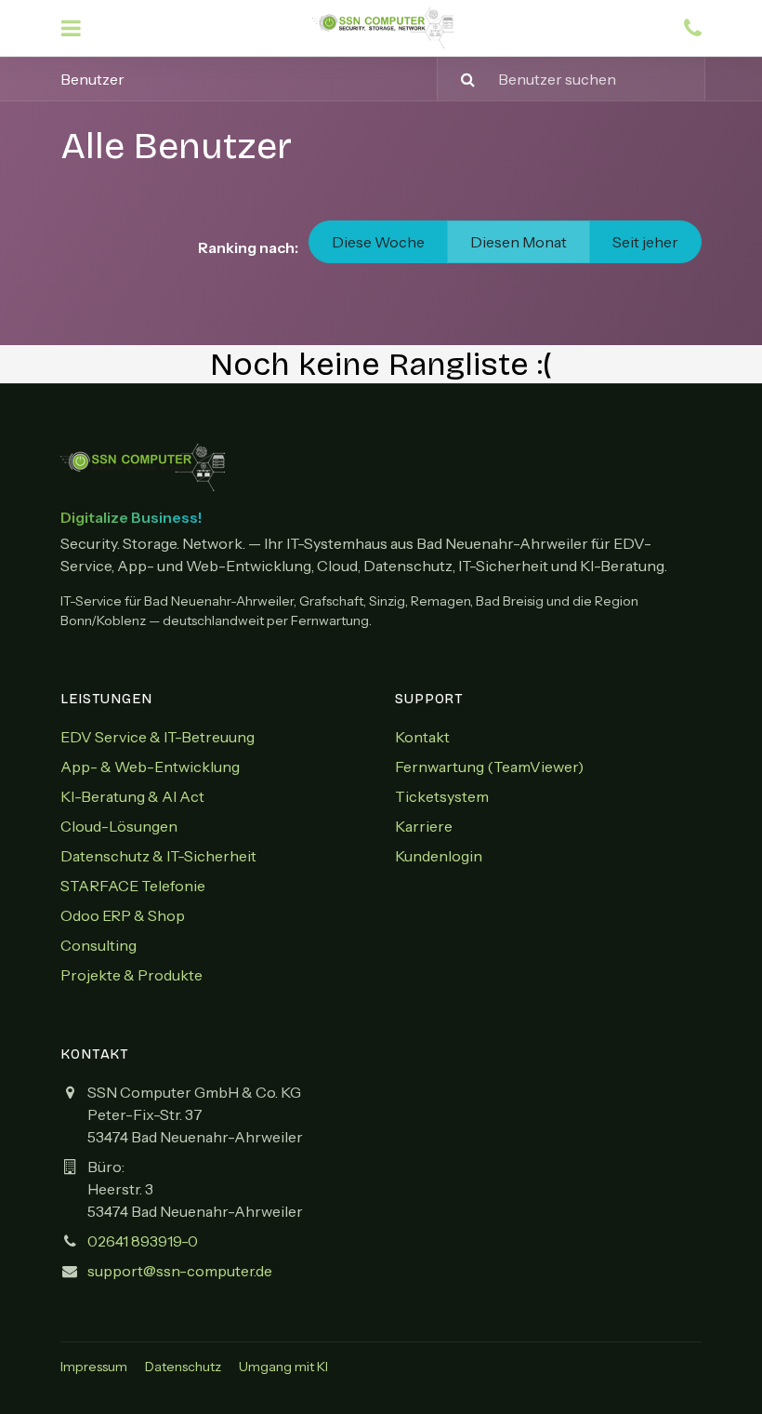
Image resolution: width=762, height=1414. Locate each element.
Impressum (93, 1366)
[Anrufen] (693, 28)
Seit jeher (645, 242)
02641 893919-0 (142, 1241)
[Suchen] (459, 79)
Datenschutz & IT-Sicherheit (158, 856)
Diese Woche (378, 242)
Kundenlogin (438, 856)
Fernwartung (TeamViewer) (489, 766)
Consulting (98, 945)
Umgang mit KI (283, 1366)
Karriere (424, 826)
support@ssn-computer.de (179, 1270)
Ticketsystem (442, 796)
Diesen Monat (518, 242)
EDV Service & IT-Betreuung (157, 736)
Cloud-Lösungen (118, 826)
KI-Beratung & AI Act (132, 796)
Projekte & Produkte (131, 975)
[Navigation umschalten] (71, 28)
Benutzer (92, 79)
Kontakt (422, 736)
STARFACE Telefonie (132, 885)
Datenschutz (183, 1366)
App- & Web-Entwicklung (150, 766)
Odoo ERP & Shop (122, 915)
